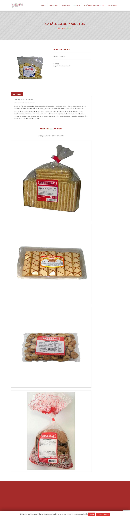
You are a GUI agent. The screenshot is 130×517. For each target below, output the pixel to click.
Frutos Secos (98, 70)
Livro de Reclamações (54, 501)
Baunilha (51, 215)
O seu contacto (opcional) (102, 110)
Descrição (17, 94)
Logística (66, 5)
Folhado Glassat (51, 299)
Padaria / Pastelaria (64, 66)
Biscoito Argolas (51, 382)
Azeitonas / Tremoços (101, 67)
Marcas (77, 5)
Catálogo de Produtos (94, 5)
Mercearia (97, 73)
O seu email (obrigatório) (102, 104)
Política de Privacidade (55, 499)
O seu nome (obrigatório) (102, 99)
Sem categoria (98, 82)
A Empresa (54, 5)
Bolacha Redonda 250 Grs (51, 465)
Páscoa (96, 79)
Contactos (112, 5)
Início (43, 5)
